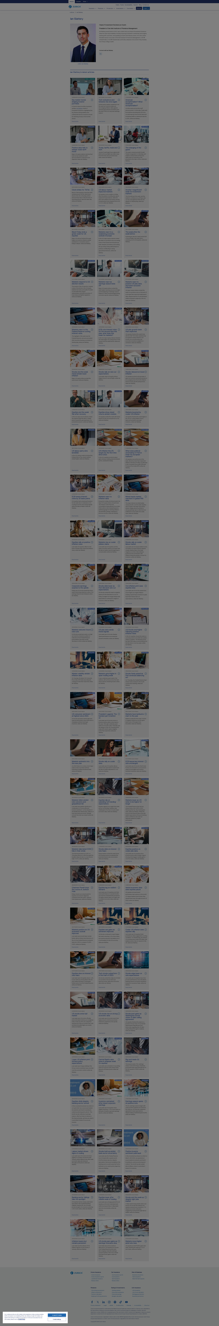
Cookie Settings (57, 1319)
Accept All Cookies (57, 1315)
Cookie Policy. (21, 1319)
